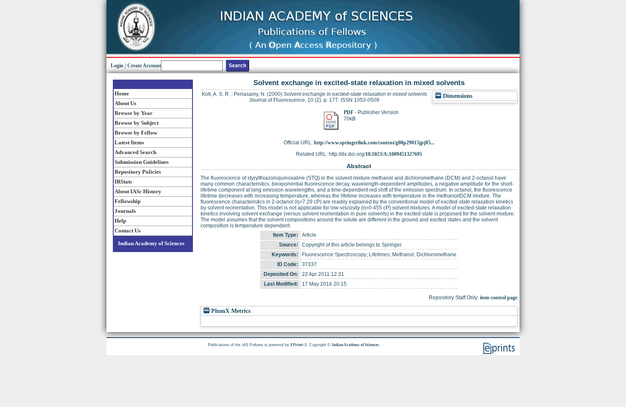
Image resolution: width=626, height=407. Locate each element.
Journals (125, 211)
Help (120, 221)
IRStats (123, 181)
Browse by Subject (136, 123)
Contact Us (128, 230)
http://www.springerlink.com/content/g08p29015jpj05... (374, 143)
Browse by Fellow (136, 132)
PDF (348, 112)
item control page (498, 298)
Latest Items (129, 142)
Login (117, 66)
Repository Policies (138, 172)
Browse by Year (133, 113)
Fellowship (128, 201)
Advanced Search (135, 152)
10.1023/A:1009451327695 (393, 154)
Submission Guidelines (142, 162)
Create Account (144, 66)
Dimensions (456, 96)
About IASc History (138, 191)
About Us (125, 103)
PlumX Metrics (230, 311)
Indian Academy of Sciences (151, 243)
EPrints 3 (298, 345)
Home (122, 93)
